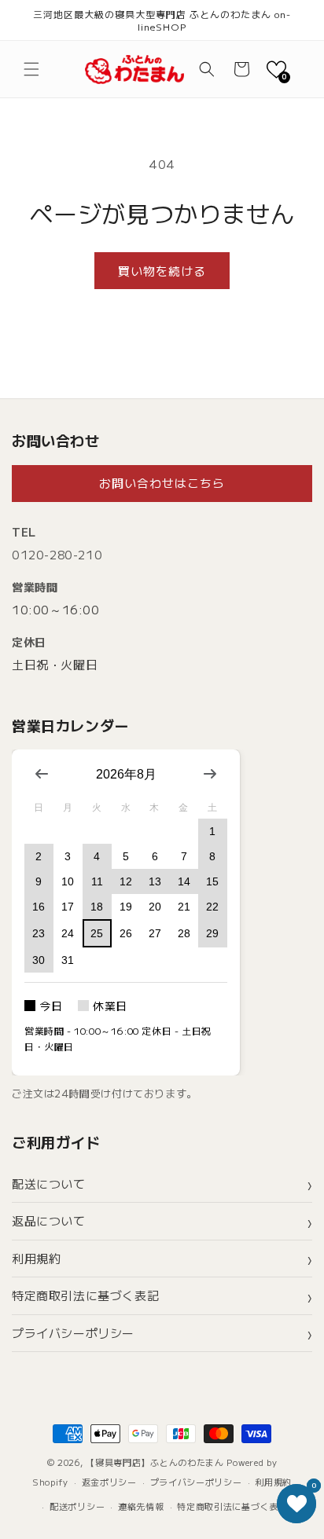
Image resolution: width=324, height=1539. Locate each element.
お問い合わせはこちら (162, 483)
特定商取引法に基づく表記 (85, 1295)
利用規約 (36, 1258)
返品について (49, 1220)
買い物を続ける (162, 270)
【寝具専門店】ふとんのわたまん (155, 1462)
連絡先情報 (141, 1506)
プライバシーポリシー (73, 1333)
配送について (49, 1183)
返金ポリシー (109, 1481)
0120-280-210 (57, 554)
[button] (31, 69)
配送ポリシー (77, 1506)
